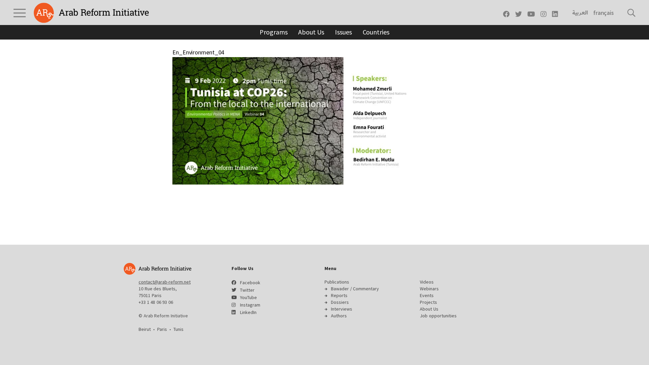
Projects (428, 302)
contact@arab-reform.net (165, 282)
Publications (336, 282)
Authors (339, 316)
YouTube (248, 297)
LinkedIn (248, 312)
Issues (343, 32)
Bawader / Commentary (355, 289)
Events (427, 295)
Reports (339, 295)
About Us (311, 32)
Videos (427, 282)
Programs (273, 32)
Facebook (250, 282)
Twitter (247, 290)
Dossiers (340, 302)
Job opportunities (438, 316)
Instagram (250, 305)
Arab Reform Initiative (91, 13)
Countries (376, 32)
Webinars (429, 289)
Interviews (341, 309)
